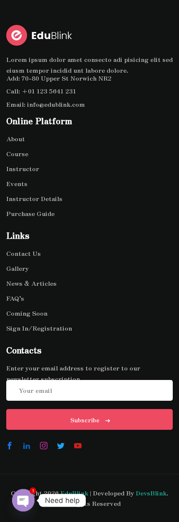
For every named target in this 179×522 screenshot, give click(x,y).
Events (16, 183)
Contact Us (23, 253)
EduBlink (74, 492)
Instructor (22, 168)
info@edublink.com (56, 104)
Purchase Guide (30, 213)
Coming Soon (26, 313)
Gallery (17, 268)
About (15, 138)
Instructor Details (34, 198)
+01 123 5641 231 (49, 90)
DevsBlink (151, 492)
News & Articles (31, 283)
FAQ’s (15, 298)
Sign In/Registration (39, 327)
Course (17, 153)
